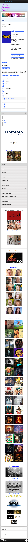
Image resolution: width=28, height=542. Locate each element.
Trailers (5, 123)
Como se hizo (6, 118)
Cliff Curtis (10, 30)
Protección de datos (10, 535)
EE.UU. (7, 28)
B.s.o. (5, 125)
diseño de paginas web (19, 534)
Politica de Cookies (18, 535)
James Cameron (22, 28)
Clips (4, 120)
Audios (5, 116)
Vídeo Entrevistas (7, 122)
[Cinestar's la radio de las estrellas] (14, 133)
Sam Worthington (15, 28)
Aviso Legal (4, 535)
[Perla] (13, 15)
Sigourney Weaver (16, 30)
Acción (10, 28)
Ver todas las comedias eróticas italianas (14, 246)
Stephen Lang (22, 30)
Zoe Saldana (5, 30)
